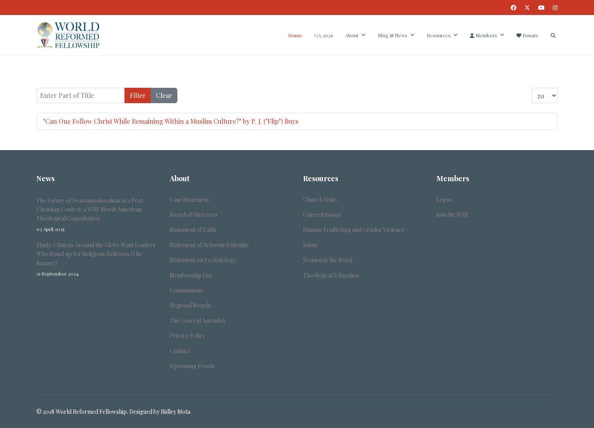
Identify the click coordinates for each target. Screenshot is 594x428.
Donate (530, 35)
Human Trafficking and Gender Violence (353, 229)
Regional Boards (190, 305)
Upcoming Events (192, 366)
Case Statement (189, 199)
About (351, 35)
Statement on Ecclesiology (203, 260)
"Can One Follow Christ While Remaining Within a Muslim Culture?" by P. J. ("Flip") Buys (170, 121)
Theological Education (331, 275)
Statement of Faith (193, 229)
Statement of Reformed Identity (209, 245)
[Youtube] (541, 7)
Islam (310, 245)
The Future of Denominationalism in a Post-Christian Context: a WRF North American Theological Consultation (90, 214)
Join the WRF (452, 214)
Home (295, 35)
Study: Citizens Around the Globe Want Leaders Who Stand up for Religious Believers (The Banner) (95, 259)
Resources (439, 35)
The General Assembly (198, 320)
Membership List (191, 275)
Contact (180, 351)
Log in (444, 199)
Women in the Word (327, 260)
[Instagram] (555, 7)
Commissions (186, 290)
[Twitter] (527, 7)
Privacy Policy (187, 335)
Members (485, 35)
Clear (164, 95)
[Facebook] (513, 7)
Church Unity (320, 199)
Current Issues (322, 214)
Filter (138, 95)
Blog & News (392, 35)
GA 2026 (323, 35)
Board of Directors (193, 214)
